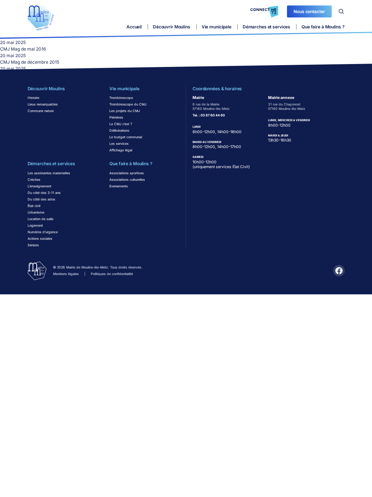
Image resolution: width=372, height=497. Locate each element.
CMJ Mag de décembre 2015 (29, 62)
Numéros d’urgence (43, 232)
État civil (34, 206)
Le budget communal (125, 137)
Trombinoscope (121, 98)
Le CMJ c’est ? (120, 124)
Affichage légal (120, 150)
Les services (119, 144)
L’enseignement (39, 186)
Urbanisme (36, 212)
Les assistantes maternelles (49, 173)
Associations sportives (126, 173)
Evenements (118, 186)
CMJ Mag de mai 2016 (23, 49)
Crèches (34, 180)
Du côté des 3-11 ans (44, 193)
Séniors (33, 245)
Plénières (116, 117)
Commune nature (41, 111)
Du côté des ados (41, 199)
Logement (35, 225)
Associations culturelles (127, 180)
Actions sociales (40, 238)
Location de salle (40, 219)
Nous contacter (309, 11)
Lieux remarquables (43, 104)
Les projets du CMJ (124, 111)
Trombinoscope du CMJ (127, 104)
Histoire (33, 98)
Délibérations (119, 130)
